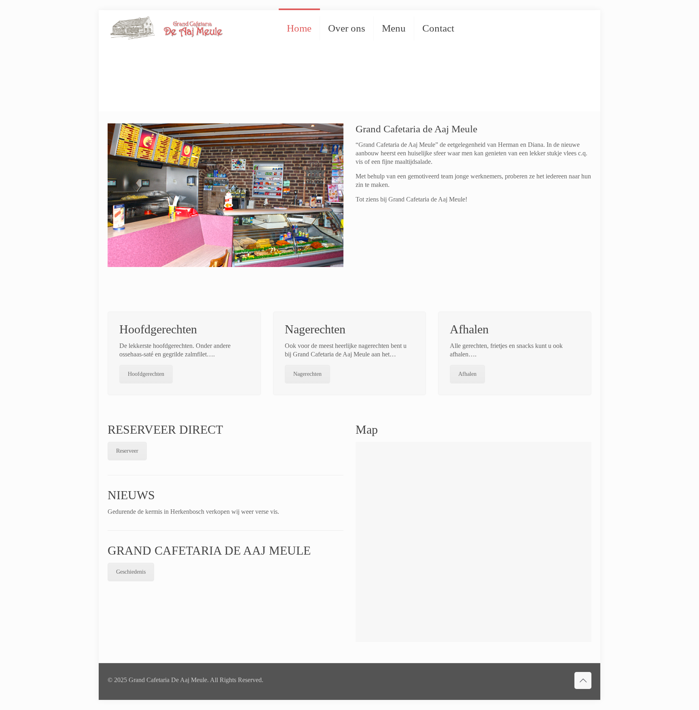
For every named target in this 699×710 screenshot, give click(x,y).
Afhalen (467, 374)
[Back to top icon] (582, 680)
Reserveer (127, 451)
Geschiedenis (131, 572)
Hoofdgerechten (146, 374)
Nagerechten (307, 374)
